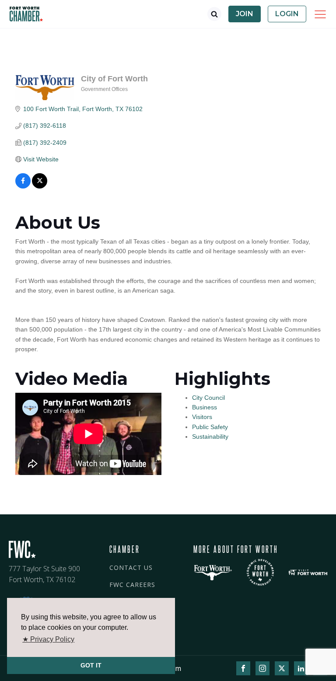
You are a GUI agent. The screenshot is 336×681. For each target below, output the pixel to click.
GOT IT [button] (91, 665)
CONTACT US (131, 567)
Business (204, 407)
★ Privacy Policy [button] (48, 639)
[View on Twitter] (39, 186)
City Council (208, 397)
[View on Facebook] (23, 186)
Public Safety (210, 426)
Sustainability (210, 436)
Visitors (202, 416)
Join (244, 14)
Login (287, 14)
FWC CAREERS (132, 584)
